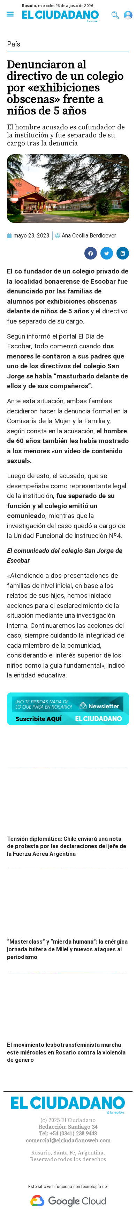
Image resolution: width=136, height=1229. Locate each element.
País (13, 44)
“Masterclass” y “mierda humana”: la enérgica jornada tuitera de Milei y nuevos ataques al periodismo (67, 949)
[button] (10, 14)
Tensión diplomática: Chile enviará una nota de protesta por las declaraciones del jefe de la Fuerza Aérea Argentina (66, 846)
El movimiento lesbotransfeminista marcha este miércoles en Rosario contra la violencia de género (66, 1052)
